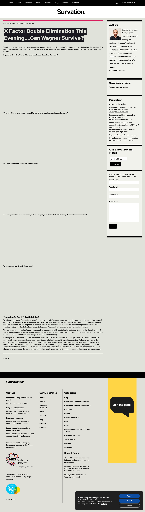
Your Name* (113, 180)
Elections (68, 409)
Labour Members (71, 417)
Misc (66, 421)
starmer (67, 443)
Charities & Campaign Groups (76, 401)
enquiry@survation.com (118, 112)
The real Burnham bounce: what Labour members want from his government (76, 460)
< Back (6, 358)
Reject (129, 501)
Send (113, 226)
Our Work (43, 408)
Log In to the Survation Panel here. (123, 135)
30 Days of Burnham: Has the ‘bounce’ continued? (75, 476)
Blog (57, 3)
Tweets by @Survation (118, 87)
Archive (48, 3)
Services (28, 3)
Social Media (69, 439)
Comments (113, 201)
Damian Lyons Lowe (130, 30)
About (18, 3)
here (132, 140)
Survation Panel (128, 3)
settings (104, 504)
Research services (72, 435)
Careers (65, 3)
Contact (75, 3)
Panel (66, 425)
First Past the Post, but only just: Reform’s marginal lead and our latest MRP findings (77, 468)
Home (10, 3)
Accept (129, 496)
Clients (38, 3)
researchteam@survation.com (121, 129)
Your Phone (113, 194)
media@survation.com (123, 119)
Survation (68, 447)
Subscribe (115, 164)
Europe (67, 413)
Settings (129, 505)
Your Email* (113, 187)
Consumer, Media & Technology (77, 405)
